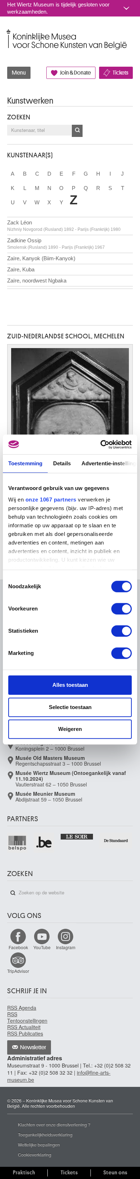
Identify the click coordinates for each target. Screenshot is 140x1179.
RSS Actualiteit (24, 1027)
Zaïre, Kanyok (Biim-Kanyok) (41, 258)
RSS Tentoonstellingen (27, 1017)
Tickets (120, 73)
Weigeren (70, 729)
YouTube (42, 947)
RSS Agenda (21, 1007)
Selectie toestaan (70, 707)
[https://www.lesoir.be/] (77, 836)
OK (77, 131)
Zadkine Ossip (56, 243)
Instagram (65, 947)
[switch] (121, 608)
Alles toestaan (70, 685)
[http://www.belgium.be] (44, 843)
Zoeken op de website (13, 893)
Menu (19, 73)
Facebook (18, 947)
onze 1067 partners (50, 499)
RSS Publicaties (25, 1033)
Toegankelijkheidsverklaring (45, 1134)
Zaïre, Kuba (20, 269)
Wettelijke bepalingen (39, 1144)
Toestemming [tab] (25, 463)
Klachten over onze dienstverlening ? (54, 1124)
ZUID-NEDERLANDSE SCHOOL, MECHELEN (66, 336)
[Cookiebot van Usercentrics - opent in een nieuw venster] (101, 444)
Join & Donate (75, 73)
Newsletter (33, 1047)
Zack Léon (64, 225)
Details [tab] (62, 463)
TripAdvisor (18, 971)
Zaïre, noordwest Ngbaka (36, 280)
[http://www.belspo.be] (17, 843)
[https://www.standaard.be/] (116, 840)
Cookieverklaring (34, 1154)
